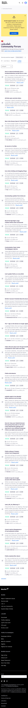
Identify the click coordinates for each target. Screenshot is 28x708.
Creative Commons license (18, 691)
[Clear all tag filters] (25, 57)
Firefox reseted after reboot (12, 556)
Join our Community (7, 606)
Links (13, 113)
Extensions (15, 468)
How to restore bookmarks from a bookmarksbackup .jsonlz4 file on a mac (16, 72)
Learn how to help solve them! (12, 51)
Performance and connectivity (19, 161)
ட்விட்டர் (3, 603)
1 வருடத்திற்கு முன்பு (17, 92)
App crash (14, 211)
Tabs (13, 136)
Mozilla (4, 589)
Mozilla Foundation (13, 686)
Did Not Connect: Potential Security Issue (16, 299)
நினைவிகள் (4, 703)
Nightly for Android (6, 646)
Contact (3, 705)
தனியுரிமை (3, 700)
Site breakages (16, 413)
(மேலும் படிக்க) (20, 82)
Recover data (15, 88)
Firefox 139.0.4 (19, 57)
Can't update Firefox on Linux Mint (14, 274)
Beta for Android (5, 641)
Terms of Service (5, 698)
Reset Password (5, 660)
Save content (15, 519)
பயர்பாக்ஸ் (8, 88)
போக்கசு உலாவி (4, 627)
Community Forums (7, 8)
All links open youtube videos (13, 98)
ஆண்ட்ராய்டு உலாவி (5, 622)
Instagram (6, 681)
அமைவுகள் (14, 186)
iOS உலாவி (3, 625)
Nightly (3, 644)
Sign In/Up (4, 655)
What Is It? (4, 657)
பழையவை (3, 578)
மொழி (2, 674)
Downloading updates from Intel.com (15, 196)
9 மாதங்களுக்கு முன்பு (17, 267)
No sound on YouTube (11, 146)
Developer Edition (6, 636)
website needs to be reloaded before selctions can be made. (13, 397)
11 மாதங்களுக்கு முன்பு (21, 140)
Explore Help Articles (7, 609)
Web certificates (16, 314)
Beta (2, 639)
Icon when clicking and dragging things (16, 171)
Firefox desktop (5, 620)
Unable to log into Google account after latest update (12, 478)
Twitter (1, 681)
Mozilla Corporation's (10, 684)
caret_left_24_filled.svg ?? (12, 504)
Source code (4, 601)
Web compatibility (17, 494)
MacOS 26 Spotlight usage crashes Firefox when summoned (14, 221)
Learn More (14, 33)
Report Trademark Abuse (8, 598)
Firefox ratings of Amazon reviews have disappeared (12, 452)
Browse (14, 363)
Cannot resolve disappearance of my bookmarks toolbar (13, 530)
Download (4, 617)
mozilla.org (4, 695)
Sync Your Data (5, 663)
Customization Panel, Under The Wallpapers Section (12, 248)
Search (19, 3)
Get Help (3, 665)
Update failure (16, 289)
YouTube (4, 681)
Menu (22, 3)
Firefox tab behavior (10, 373)
